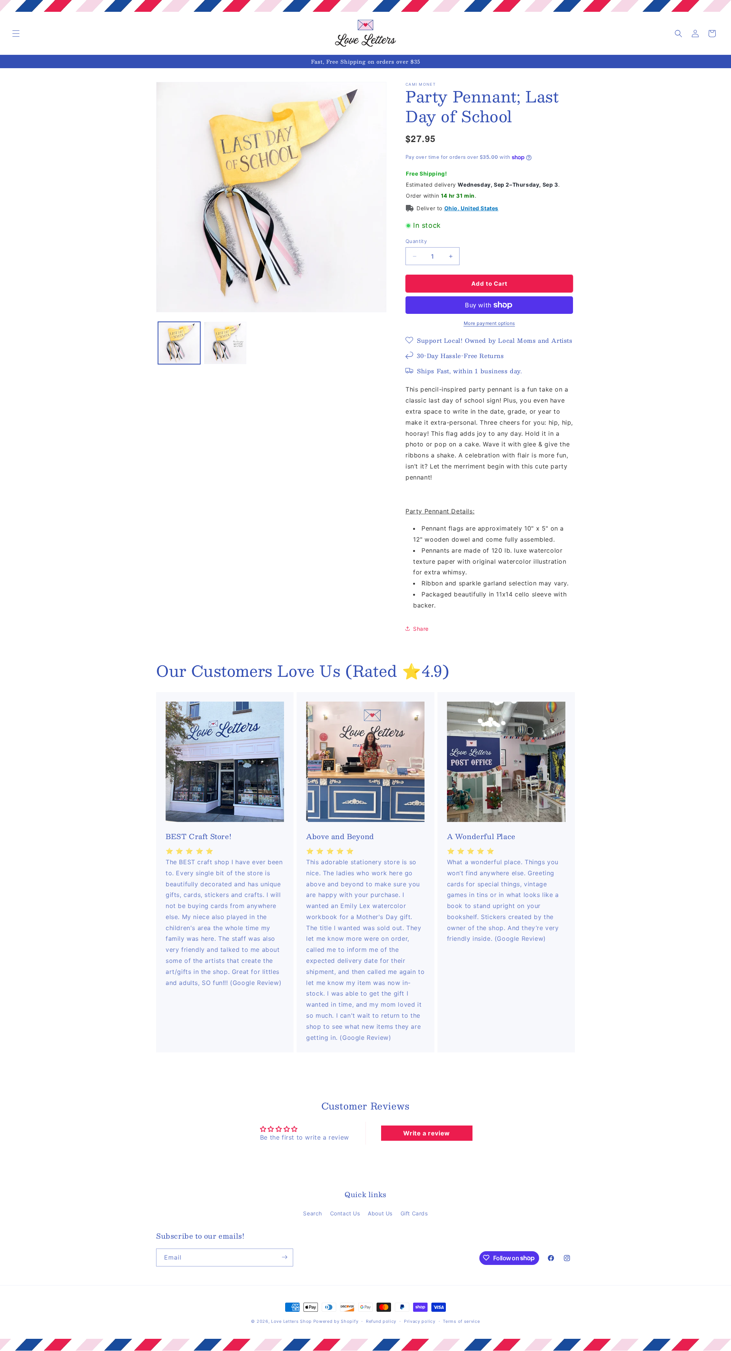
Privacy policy (420, 1321)
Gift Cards (414, 1213)
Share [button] (421, 628)
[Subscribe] (284, 1257)
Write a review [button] (426, 1133)
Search (312, 1213)
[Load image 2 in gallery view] (225, 343)
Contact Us (345, 1213)
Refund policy (381, 1321)
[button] (16, 33)
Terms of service (461, 1321)
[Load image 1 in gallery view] (179, 343)
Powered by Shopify (336, 1321)
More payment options (489, 323)
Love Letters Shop (291, 1321)
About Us (380, 1213)
